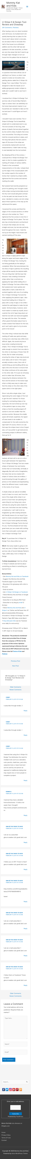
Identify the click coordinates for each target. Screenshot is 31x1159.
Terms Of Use (6, 1137)
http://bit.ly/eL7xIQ (9, 621)
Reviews (16, 27)
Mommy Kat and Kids (13, 4)
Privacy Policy (6, 1135)
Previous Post (15, 661)
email (20, 602)
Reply (25, 710)
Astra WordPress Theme (20, 1153)
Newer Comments (15, 689)
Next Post (15, 666)
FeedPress (19, 1116)
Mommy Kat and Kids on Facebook (17, 576)
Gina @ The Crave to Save (14, 826)
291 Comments (7, 27)
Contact (4, 1140)
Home (3, 1132)
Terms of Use (17, 651)
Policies (4, 654)
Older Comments (15, 687)
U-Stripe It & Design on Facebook (17, 592)
